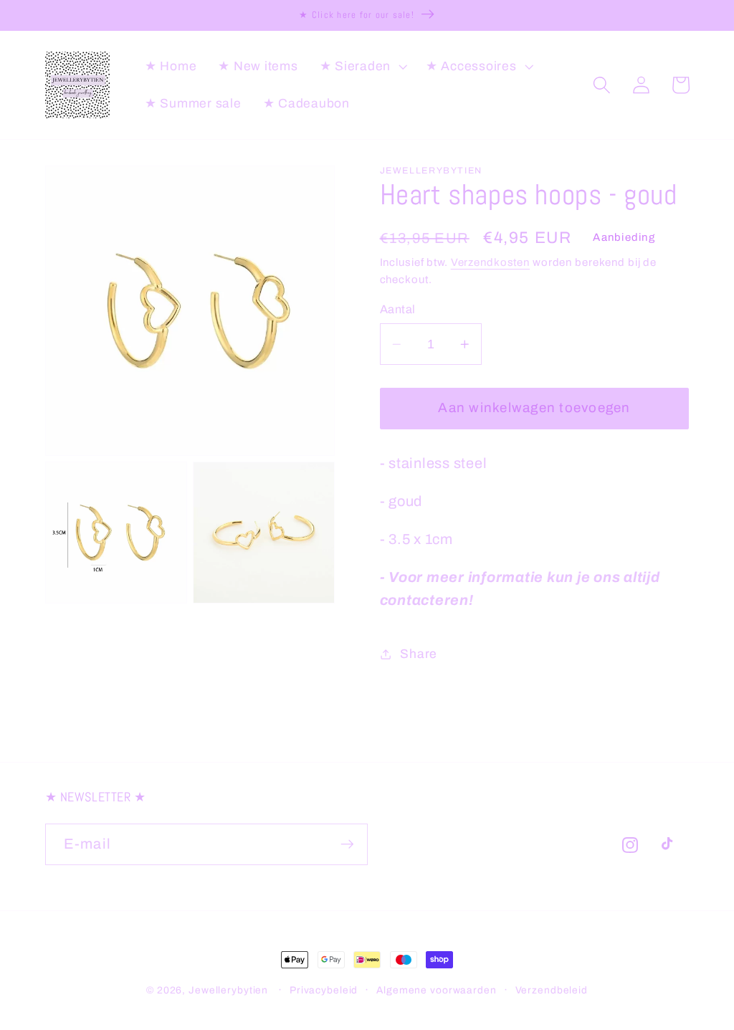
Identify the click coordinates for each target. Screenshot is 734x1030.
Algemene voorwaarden (436, 990)
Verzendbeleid (551, 990)
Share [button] (418, 654)
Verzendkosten (490, 262)
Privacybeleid (324, 990)
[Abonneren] (347, 844)
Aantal (398, 309)
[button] (362, 66)
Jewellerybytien (228, 990)
